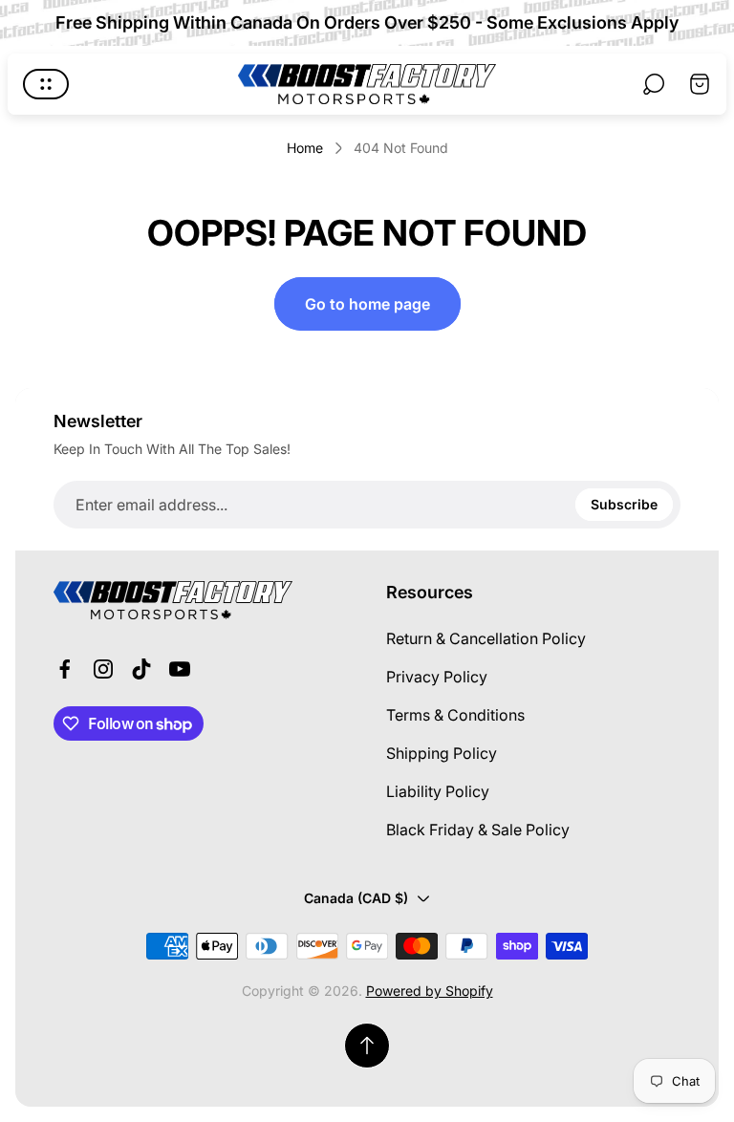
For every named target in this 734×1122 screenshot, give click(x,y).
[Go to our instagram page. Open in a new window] (103, 669)
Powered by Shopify (429, 990)
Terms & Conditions (455, 714)
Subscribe (624, 504)
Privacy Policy (436, 676)
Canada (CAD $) (356, 898)
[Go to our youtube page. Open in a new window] (179, 669)
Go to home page (367, 303)
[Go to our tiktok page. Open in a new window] (141, 669)
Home (305, 148)
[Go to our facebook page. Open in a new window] (65, 669)
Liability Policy (437, 791)
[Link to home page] (173, 600)
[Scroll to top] (367, 1045)
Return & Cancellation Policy (486, 638)
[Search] (654, 84)
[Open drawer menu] (46, 84)
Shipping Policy (441, 753)
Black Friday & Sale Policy (478, 829)
